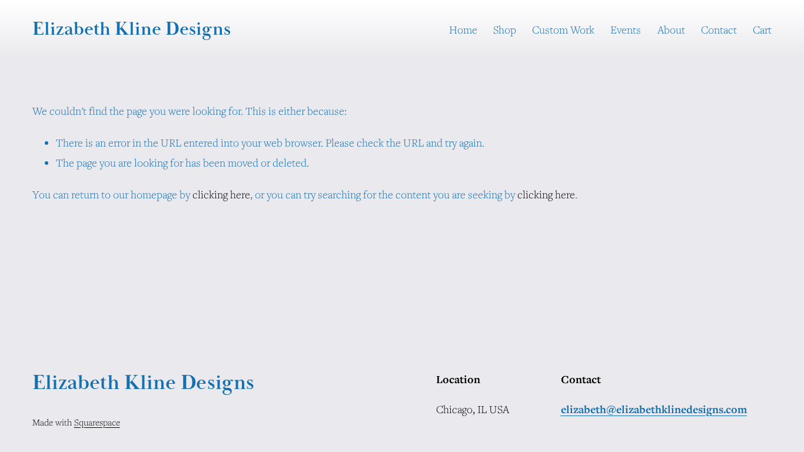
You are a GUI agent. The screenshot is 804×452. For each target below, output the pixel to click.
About (671, 29)
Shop (504, 29)
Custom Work (563, 29)
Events (625, 29)
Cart (762, 29)
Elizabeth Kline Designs (131, 29)
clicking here (221, 194)
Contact (719, 29)
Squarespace (97, 422)
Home (463, 29)
